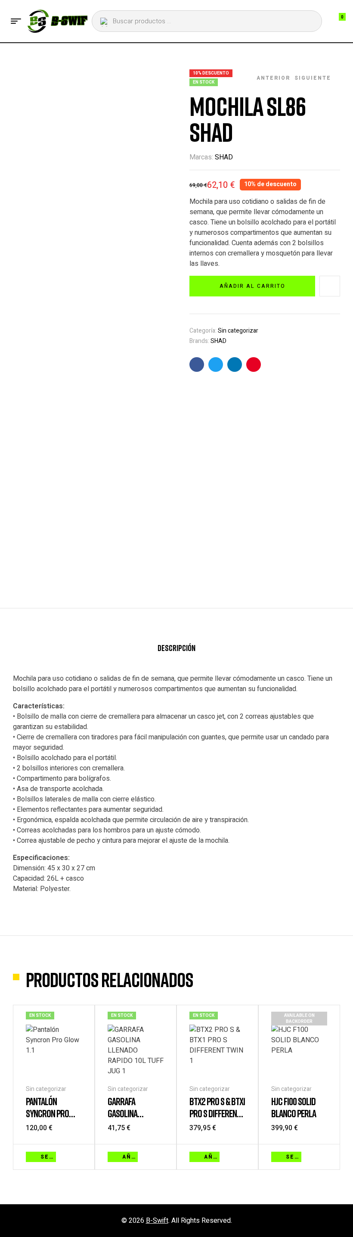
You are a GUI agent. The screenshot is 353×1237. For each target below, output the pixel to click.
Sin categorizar (238, 330)
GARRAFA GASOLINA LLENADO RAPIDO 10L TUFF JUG (133, 1119)
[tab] (176, 651)
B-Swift (157, 1220)
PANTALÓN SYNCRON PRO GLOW (47, 1113)
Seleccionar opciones (48, 1157)
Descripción (176, 647)
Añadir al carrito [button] (130, 1157)
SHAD (224, 157)
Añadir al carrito (252, 286)
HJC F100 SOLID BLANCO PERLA (293, 1107)
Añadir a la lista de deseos (329, 286)
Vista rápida (77, 1156)
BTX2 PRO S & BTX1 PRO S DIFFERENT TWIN (217, 1113)
